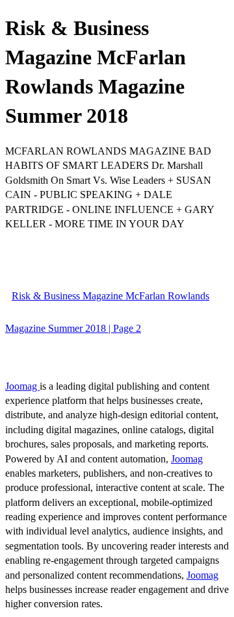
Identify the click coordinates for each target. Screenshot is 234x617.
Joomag (22, 386)
